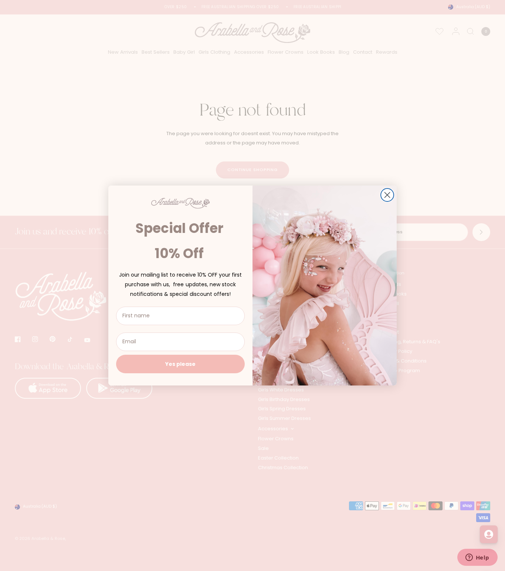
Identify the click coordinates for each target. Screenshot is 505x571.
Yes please (180, 364)
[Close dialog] (387, 194)
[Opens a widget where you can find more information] (477, 558)
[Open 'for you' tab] (489, 534)
